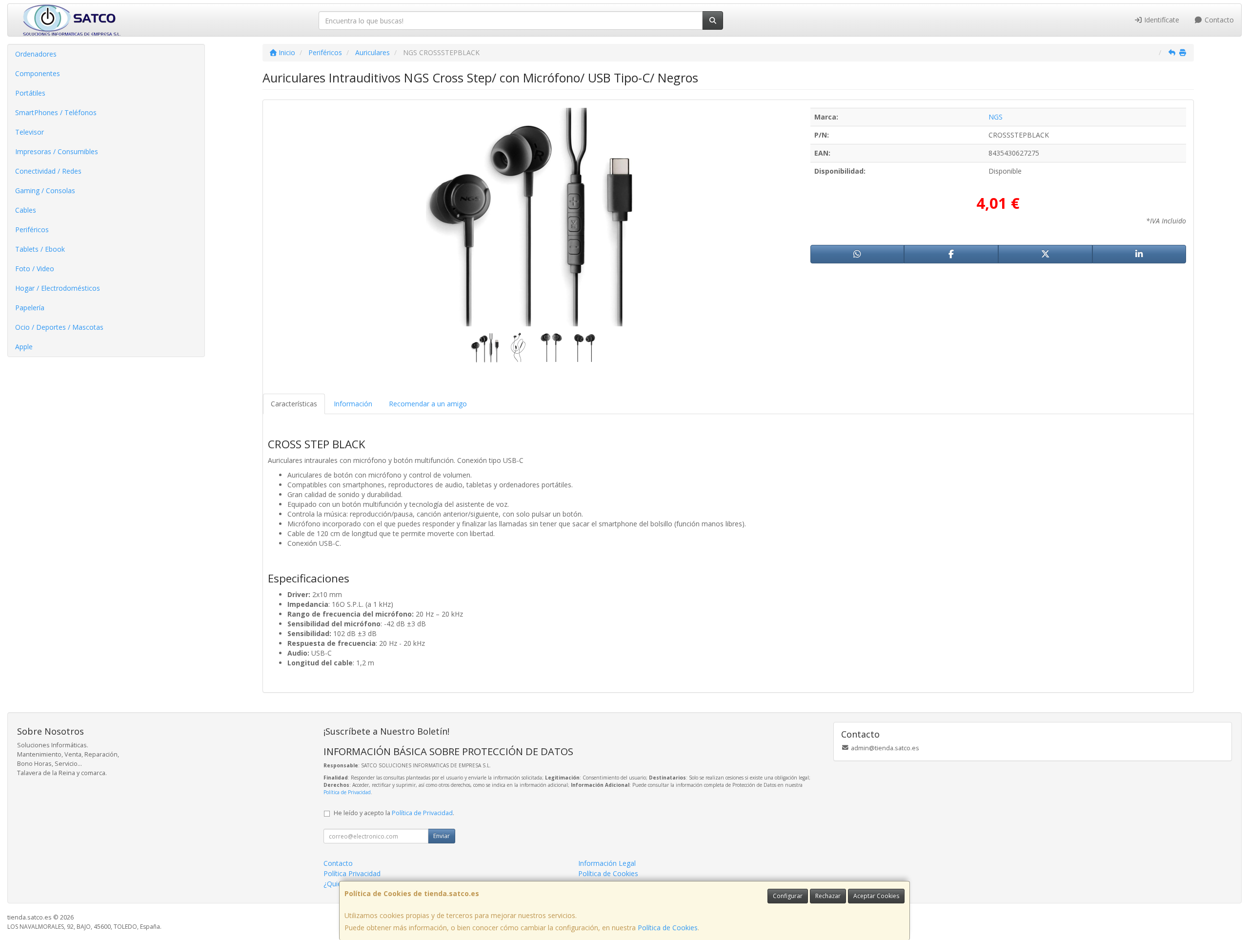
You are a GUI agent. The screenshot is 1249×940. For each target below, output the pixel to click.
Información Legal (607, 863)
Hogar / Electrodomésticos (57, 288)
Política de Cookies (668, 927)
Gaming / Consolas (45, 190)
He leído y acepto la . (394, 813)
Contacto (1218, 19)
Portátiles (30, 93)
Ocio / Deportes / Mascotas (59, 327)
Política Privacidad (352, 873)
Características (294, 403)
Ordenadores (36, 54)
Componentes (37, 73)
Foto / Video (34, 268)
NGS (995, 116)
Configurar (788, 896)
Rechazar (828, 896)
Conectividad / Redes (48, 171)
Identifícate (1160, 19)
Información (353, 403)
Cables (25, 210)
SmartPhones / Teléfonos (56, 112)
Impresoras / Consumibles (56, 151)
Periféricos (32, 229)
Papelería (29, 307)
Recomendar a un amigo (428, 403)
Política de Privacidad (347, 792)
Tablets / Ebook (40, 249)
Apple (24, 346)
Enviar (441, 836)
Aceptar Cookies (876, 896)
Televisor (29, 132)
